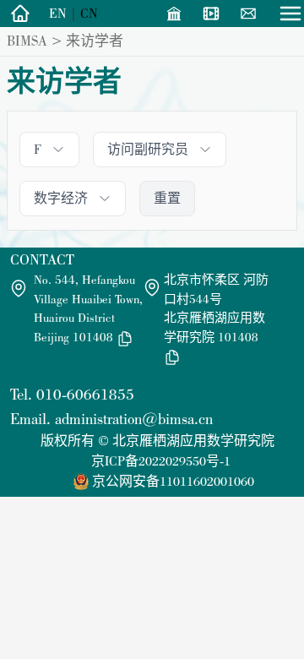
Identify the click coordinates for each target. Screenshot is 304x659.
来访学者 (94, 40)
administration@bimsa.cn (134, 418)
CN (89, 13)
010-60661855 (85, 394)
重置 (167, 198)
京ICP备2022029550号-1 (161, 461)
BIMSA (27, 40)
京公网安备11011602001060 (173, 481)
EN (58, 13)
